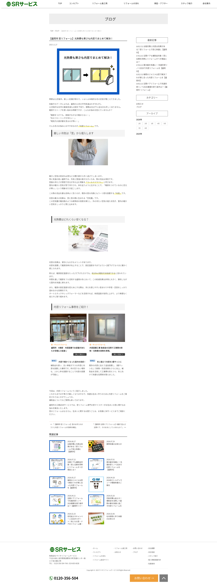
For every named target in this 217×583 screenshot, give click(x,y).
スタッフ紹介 (186, 3)
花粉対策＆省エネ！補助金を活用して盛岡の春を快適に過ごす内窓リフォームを (114, 502)
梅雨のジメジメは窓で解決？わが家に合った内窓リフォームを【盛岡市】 (75, 484)
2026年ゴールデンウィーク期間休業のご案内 (114, 482)
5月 (165, 123)
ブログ (139, 107)
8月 (146, 128)
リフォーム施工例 (99, 3)
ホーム (95, 548)
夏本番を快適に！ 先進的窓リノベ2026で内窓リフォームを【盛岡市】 (114, 466)
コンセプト (74, 3)
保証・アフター (161, 3)
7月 (139, 128)
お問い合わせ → (144, 578)
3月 (152, 123)
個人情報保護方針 (154, 560)
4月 (158, 123)
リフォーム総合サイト (101, 560)
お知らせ (139, 104)
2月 (146, 123)
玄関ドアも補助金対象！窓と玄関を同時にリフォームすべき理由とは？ (75, 466)
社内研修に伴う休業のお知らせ (114, 518)
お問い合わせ (138, 548)
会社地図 (151, 552)
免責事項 (151, 563)
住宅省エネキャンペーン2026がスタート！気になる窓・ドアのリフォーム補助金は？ (75, 520)
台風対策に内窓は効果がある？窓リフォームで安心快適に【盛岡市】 (75, 448)
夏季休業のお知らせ (114, 444)
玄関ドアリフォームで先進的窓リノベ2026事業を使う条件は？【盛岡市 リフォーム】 (75, 502)
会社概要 (151, 548)
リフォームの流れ (131, 3)
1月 (139, 123)
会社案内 (206, 3)
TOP (60, 3)
